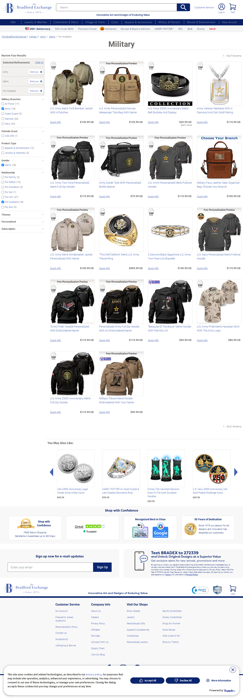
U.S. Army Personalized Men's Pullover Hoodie (170, 184)
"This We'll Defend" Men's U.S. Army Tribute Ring (119, 256)
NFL (180, 29)
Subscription (8, 228)
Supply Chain (98, 648)
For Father (10, 181)
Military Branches (11, 99)
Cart (233, 12)
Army (7, 108)
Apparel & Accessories (138, 22)
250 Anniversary (40, 29)
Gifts (13, 22)
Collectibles (133, 635)
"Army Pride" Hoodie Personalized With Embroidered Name (69, 328)
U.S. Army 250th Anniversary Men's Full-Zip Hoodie (70, 400)
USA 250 (9, 135)
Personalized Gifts (136, 623)
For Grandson (12, 187)
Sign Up (102, 567)
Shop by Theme (170, 641)
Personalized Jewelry (137, 641)
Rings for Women (171, 623)
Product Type (9, 143)
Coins (114, 22)
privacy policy (94, 674)
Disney (201, 29)
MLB (190, 29)
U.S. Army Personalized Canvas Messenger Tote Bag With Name (118, 110)
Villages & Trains (95, 22)
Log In (222, 12)
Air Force (9, 103)
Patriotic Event (9, 131)
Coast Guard (11, 113)
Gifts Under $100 (64, 29)
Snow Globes (133, 610)
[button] (200, 590)
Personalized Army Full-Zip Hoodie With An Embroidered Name (119, 328)
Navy (7, 123)
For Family (10, 177)
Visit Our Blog (98, 654)
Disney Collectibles (172, 617)
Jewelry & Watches (35, 22)
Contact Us (61, 632)
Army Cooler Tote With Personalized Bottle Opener (120, 184)
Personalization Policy (66, 626)
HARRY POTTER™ (164, 29)
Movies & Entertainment (201, 22)
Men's (8, 164)
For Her (9, 192)
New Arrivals (229, 22)
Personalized (9, 221)
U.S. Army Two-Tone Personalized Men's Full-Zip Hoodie (69, 184)
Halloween (111, 29)
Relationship (8, 172)
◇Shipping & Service (65, 645)
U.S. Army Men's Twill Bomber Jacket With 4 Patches (71, 110)
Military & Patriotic (169, 22)
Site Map (95, 635)
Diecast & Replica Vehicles (135, 29)
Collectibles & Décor (66, 22)
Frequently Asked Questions (64, 619)
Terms (168, 574)
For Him (9, 196)
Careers (95, 617)
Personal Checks (87, 29)
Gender (5, 160)
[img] (233, 588)
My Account (61, 610)
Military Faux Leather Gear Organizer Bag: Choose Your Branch (218, 184)
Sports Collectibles (172, 610)
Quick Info (55, 122)
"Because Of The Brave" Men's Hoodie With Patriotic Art (169, 328)
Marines (9, 118)
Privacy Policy (192, 574)
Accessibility (61, 639)
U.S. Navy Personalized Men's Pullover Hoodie (219, 256)
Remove (34, 71)
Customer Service (204, 7)
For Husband (11, 201)
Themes (6, 214)
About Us (96, 610)
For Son (9, 206)
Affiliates (95, 629)
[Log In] (221, 6)
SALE (212, 29)
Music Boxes (169, 629)
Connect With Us (99, 641)
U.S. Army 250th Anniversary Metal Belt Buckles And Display (168, 110)
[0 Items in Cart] (232, 6)
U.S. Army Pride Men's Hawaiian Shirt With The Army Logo (218, 328)
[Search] (183, 7)
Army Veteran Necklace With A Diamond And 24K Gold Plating (215, 110)
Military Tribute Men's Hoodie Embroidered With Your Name (116, 400)
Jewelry (131, 617)
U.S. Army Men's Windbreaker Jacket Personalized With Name (71, 256)
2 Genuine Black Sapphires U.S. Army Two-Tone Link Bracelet (169, 256)
